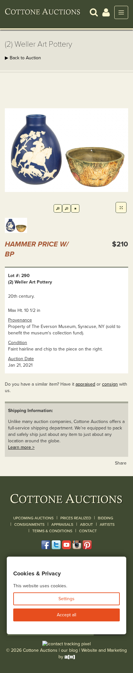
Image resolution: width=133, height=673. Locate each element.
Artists (107, 524)
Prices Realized (75, 518)
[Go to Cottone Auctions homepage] (43, 12)
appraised (85, 384)
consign (110, 384)
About (86, 524)
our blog (69, 650)
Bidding (105, 518)
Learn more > (21, 447)
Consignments (29, 524)
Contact (88, 531)
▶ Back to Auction (23, 58)
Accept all (66, 615)
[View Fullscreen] (121, 207)
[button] (94, 12)
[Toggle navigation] (121, 12)
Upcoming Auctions (33, 518)
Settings (66, 598)
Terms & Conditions (52, 531)
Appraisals (62, 524)
